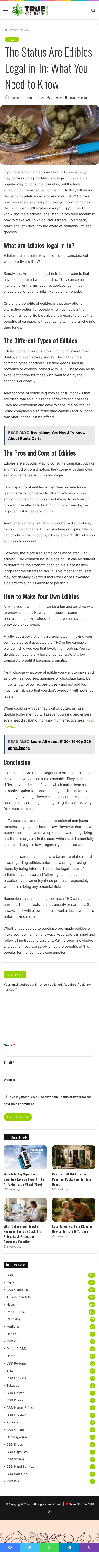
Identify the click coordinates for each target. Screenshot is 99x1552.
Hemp (10, 1356)
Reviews (12, 1422)
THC (9, 1371)
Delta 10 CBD (16, 1348)
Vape (10, 1282)
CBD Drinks (14, 1400)
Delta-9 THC (15, 1312)
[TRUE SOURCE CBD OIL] (30, 10)
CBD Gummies (17, 1290)
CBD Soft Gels (17, 1474)
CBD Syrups (15, 1459)
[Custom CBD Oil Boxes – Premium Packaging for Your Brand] (73, 1157)
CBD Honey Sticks (20, 1407)
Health (11, 1334)
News (24, 30)
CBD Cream (15, 1430)
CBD (9, 1275)
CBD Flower (15, 1393)
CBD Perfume (16, 1363)
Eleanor (15, 97)
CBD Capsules (17, 1452)
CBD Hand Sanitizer (21, 1466)
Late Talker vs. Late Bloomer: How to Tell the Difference (72, 1229)
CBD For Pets (16, 1378)
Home (12, 30)
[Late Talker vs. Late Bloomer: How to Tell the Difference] (73, 1210)
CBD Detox (14, 1481)
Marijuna (12, 1326)
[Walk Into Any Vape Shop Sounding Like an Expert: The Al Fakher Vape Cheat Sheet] (25, 1157)
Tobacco (12, 1385)
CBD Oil (12, 1341)
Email (9, 1062)
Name (9, 1045)
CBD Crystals (16, 1415)
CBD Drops (14, 1444)
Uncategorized (17, 1437)
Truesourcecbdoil (19, 1297)
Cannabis (13, 1319)
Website (10, 1079)
